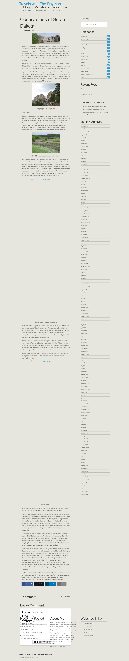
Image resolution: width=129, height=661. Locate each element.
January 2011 (84, 468)
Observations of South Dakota (42, 22)
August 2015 (84, 333)
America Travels (95, 39)
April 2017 (83, 301)
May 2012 (83, 424)
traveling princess (88, 112)
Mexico (95, 54)
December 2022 (85, 170)
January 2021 (84, 211)
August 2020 (84, 225)
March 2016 (84, 331)
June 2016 (83, 322)
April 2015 (83, 339)
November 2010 (85, 474)
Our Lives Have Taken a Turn (29, 638)
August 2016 (84, 319)
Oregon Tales (95, 56)
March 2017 (84, 304)
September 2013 (85, 389)
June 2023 (83, 155)
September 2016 (85, 316)
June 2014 (83, 363)
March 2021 (84, 205)
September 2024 (85, 132)
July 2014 (83, 360)
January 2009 (84, 491)
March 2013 (84, 401)
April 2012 (83, 427)
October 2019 (84, 237)
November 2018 (85, 260)
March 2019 (84, 249)
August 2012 (84, 415)
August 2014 (84, 357)
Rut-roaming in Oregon (27, 635)
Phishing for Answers (86, 89)
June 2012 (83, 421)
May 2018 (83, 275)
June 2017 (83, 295)
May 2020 (83, 228)
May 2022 (83, 184)
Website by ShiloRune (45, 655)
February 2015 (84, 345)
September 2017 (85, 287)
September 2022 (85, 178)
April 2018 (83, 278)
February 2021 (84, 208)
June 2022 (83, 181)
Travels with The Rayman (40, 3)
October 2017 (84, 284)
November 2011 (85, 442)
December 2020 (85, 214)
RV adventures (95, 68)
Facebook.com (88, 623)
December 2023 (85, 149)
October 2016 (84, 313)
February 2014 (84, 374)
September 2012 (85, 412)
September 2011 (85, 447)
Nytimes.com (88, 629)
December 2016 (85, 310)
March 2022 (84, 187)
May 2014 (83, 366)
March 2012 (84, 430)
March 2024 (84, 143)
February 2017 (84, 307)
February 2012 (84, 433)
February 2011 (84, 465)
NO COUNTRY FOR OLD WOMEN (31, 632)
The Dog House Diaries (95, 74)
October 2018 (84, 263)
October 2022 (84, 176)
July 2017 (83, 293)
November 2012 (85, 409)
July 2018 (83, 272)
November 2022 (85, 173)
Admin (34, 655)
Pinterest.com (88, 626)
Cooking (95, 48)
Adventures (95, 36)
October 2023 (84, 152)
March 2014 (84, 371)
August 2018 (84, 269)
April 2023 (83, 161)
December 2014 (85, 351)
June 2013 (83, 395)
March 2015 (84, 342)
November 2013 (85, 383)
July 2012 (83, 418)
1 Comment (26, 30)
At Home (95, 42)
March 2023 (84, 164)
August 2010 (84, 483)
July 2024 (83, 138)
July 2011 (83, 453)
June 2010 (83, 488)
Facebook (52, 650)
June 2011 (83, 456)
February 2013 (84, 404)
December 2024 (85, 129)
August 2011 (84, 450)
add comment (65, 596)
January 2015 (84, 348)
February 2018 (84, 281)
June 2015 (83, 336)
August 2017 (84, 290)
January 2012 (84, 436)
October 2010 (84, 477)
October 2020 (84, 219)
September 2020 (85, 222)
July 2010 (83, 486)
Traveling (95, 77)
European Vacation (95, 51)
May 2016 (83, 325)
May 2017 (83, 298)
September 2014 (85, 354)
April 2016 (83, 328)
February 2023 (84, 167)
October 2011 (84, 445)
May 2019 (83, 246)
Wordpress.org (88, 635)
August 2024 (84, 135)
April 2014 (83, 369)
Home (21, 655)
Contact (27, 655)
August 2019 (84, 243)
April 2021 (83, 202)
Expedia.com (88, 632)
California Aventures (95, 45)
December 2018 (85, 257)
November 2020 (85, 217)
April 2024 (83, 140)
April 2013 (83, 398)
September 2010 (85, 480)
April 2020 (83, 231)
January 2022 (84, 190)
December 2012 (85, 407)
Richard (95, 62)
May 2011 (83, 459)
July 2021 (83, 196)
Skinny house (95, 71)
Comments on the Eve (87, 92)
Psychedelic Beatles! (86, 95)
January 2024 (84, 146)
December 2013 (85, 380)
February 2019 (84, 252)
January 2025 (84, 126)
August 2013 (84, 392)
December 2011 (85, 439)
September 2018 (85, 266)
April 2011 (83, 462)
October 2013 (84, 386)
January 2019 (84, 255)
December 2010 (85, 471)
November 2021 (85, 193)
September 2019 (85, 240)
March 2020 (84, 234)
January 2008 (84, 494)
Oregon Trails (95, 59)
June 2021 (83, 199)
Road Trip (95, 65)
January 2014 (84, 377)
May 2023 (83, 158)
